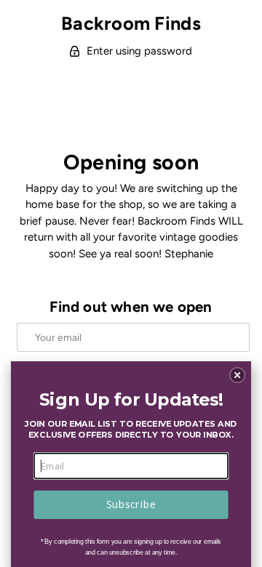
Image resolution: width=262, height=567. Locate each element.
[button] (238, 375)
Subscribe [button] (131, 504)
